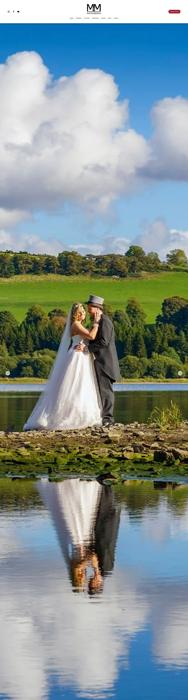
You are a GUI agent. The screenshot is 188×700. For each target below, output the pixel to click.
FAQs (109, 18)
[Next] (180, 373)
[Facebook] (13, 11)
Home (71, 18)
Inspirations (95, 18)
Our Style (86, 18)
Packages (79, 18)
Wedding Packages (174, 11)
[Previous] (8, 373)
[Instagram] (8, 11)
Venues (103, 18)
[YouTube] (18, 11)
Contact (116, 18)
